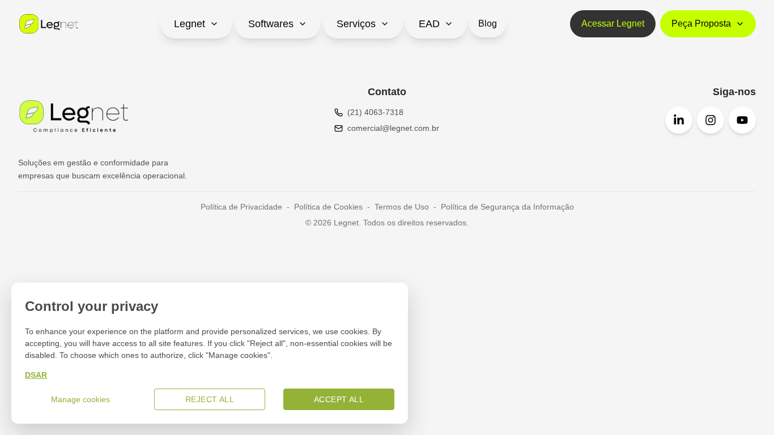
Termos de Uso (402, 206)
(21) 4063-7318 (375, 112)
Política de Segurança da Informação (507, 206)
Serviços (356, 23)
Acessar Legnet (612, 23)
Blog (487, 23)
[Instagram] (710, 120)
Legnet (189, 23)
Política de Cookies (328, 206)
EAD (429, 23)
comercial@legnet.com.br (393, 128)
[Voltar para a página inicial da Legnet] (48, 24)
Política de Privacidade (241, 206)
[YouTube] (742, 120)
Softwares (271, 23)
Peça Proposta (701, 23)
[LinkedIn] (678, 120)
